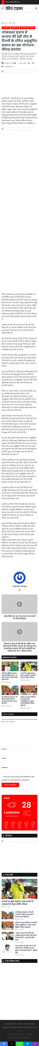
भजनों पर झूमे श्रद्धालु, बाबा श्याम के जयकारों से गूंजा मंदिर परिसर (28, 675)
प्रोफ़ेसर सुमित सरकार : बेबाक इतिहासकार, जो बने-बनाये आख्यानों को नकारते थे (10, 676)
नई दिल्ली (15, 28)
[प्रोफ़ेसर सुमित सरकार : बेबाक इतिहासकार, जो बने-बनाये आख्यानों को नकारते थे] (10, 666)
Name (4, 749)
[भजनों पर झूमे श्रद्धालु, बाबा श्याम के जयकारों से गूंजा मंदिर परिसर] (28, 666)
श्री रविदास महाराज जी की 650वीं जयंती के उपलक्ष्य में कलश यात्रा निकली (9, 700)
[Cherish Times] (14, 8)
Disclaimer (29, 1034)
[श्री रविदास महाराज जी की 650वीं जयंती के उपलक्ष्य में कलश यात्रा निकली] (10, 690)
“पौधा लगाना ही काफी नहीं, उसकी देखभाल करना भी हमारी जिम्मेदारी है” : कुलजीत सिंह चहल (26, 936)
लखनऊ (31, 28)
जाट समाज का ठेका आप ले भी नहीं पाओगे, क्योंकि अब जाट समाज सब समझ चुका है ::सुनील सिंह (26, 949)
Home (5, 23)
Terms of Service (15, 1038)
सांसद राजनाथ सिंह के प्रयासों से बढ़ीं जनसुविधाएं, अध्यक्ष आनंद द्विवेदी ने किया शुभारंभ (28, 701)
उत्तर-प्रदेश (12, 23)
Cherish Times (9, 63)
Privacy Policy (19, 1034)
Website (5, 767)
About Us (9, 1034)
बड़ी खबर (23, 28)
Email (4, 758)
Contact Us (26, 1038)
